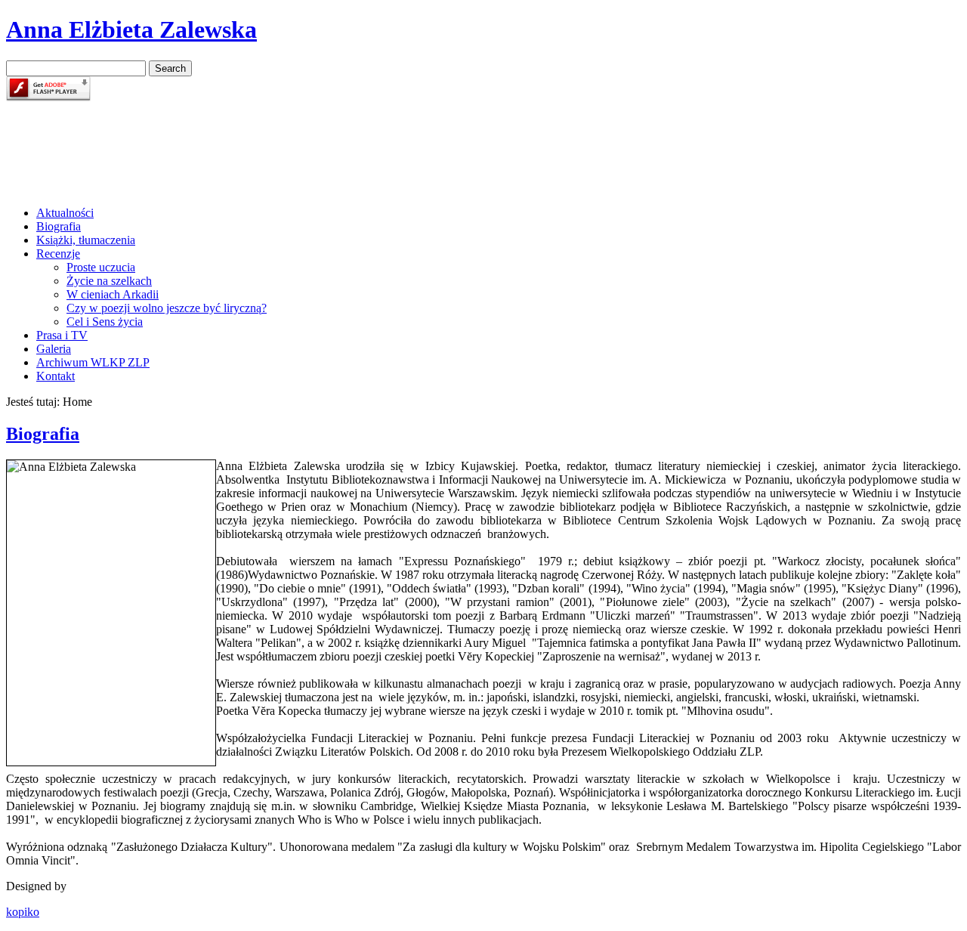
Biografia (58, 226)
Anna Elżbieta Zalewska (131, 29)
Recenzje (58, 253)
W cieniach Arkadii (112, 294)
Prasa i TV (62, 335)
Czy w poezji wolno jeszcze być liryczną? (166, 308)
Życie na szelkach (109, 280)
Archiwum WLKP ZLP (93, 362)
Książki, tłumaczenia (85, 240)
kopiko (22, 911)
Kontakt (55, 376)
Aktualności (65, 212)
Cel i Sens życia (104, 321)
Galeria (53, 348)
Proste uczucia (100, 267)
